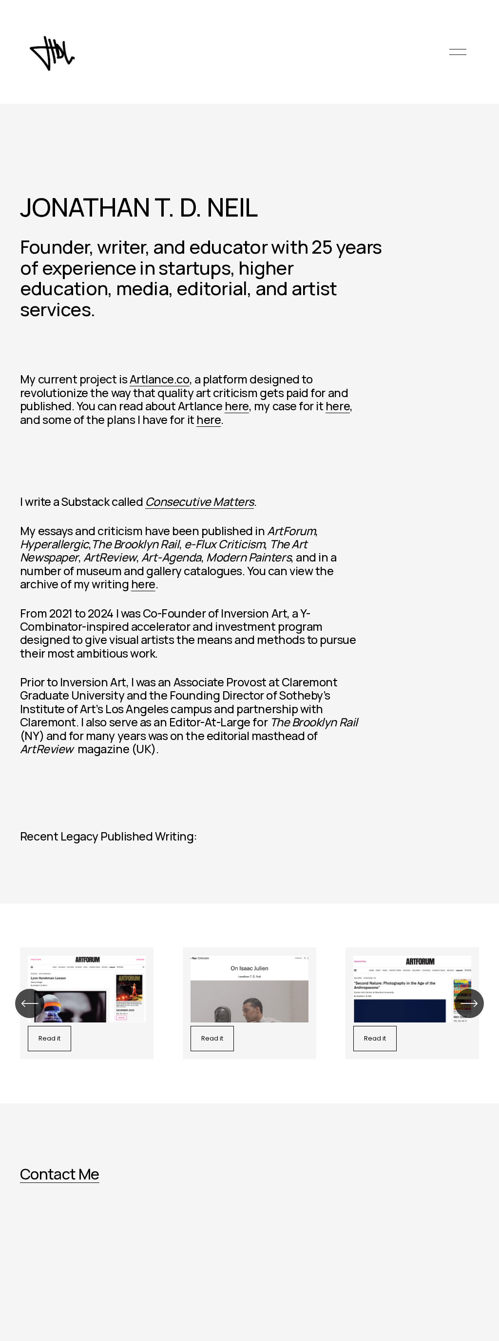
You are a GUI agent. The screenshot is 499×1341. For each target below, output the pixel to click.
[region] (249, 1003)
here (237, 406)
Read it (49, 1038)
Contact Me (59, 1173)
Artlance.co (160, 379)
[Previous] (29, 1003)
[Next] (469, 1003)
